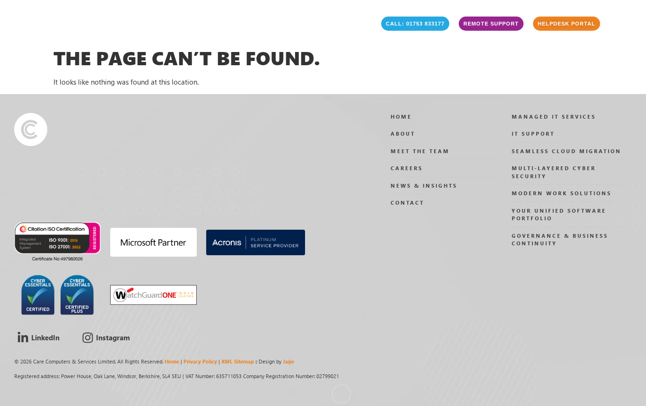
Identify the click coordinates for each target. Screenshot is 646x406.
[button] (415, 24)
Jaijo (288, 361)
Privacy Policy (200, 361)
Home (172, 361)
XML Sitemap (237, 361)
